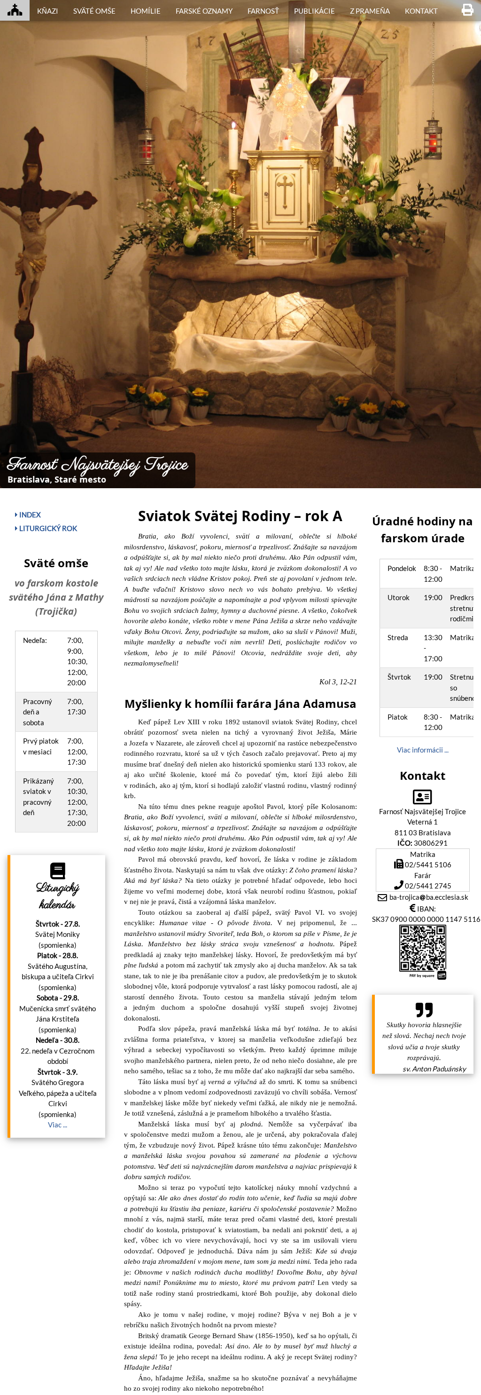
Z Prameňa (370, 11)
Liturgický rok (47, 528)
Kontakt (421, 11)
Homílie (146, 11)
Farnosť (263, 11)
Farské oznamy (204, 11)
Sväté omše (94, 11)
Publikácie (314, 11)
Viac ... (57, 1124)
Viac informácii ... (423, 749)
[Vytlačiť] (467, 10)
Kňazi (47, 11)
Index (29, 514)
